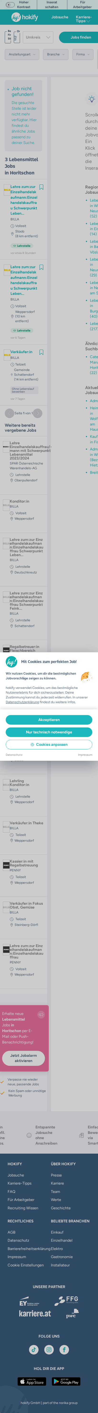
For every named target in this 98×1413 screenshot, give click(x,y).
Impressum (85, 754)
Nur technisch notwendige (49, 732)
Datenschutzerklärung (22, 702)
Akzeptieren (49, 719)
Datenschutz (14, 754)
